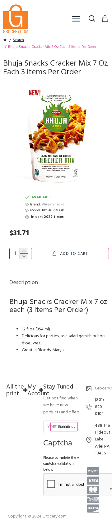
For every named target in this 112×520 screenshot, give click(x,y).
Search (18, 40)
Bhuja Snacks (53, 205)
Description (23, 283)
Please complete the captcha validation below (59, 464)
